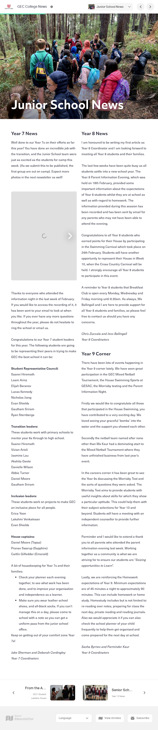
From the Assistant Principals (35, 688)
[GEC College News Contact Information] (52, 7)
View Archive (112, 718)
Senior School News (122, 690)
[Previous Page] (141, 7)
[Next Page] (150, 7)
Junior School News (110, 6)
